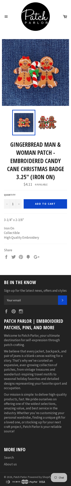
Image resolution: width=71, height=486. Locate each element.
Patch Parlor (20, 477)
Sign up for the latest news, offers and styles (35, 290)
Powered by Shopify (39, 477)
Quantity (9, 194)
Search (9, 457)
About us (10, 464)
